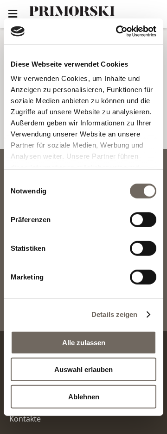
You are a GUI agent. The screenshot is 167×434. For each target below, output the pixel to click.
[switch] (143, 219)
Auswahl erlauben (83, 369)
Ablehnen (83, 396)
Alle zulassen (83, 342)
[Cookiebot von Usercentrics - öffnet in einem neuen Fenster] (117, 31)
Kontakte (25, 419)
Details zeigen (114, 314)
